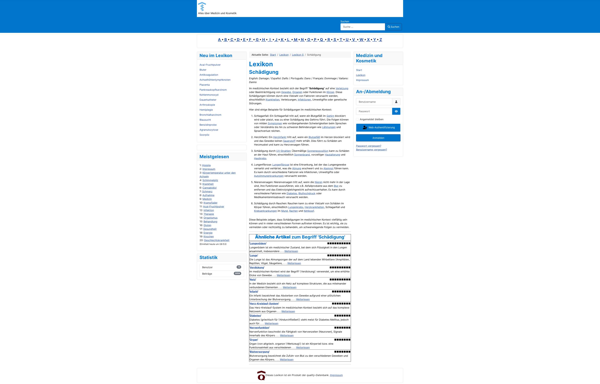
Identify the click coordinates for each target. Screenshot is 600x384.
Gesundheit (210, 229)
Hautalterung (332, 154)
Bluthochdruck (306, 193)
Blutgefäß (314, 137)
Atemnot (328, 168)
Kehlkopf (309, 210)
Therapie (209, 214)
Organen (297, 92)
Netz (253, 279)
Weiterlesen (291, 251)
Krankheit (208, 184)
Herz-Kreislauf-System (264, 303)
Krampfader (211, 202)
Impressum (208, 169)
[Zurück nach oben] (595, 378)
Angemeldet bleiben (371, 119)
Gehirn (330, 115)
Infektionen (304, 99)
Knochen (209, 236)
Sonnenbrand (302, 154)
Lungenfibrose (280, 164)
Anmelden (378, 137)
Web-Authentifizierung (381, 127)
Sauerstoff (289, 140)
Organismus (211, 217)
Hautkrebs (260, 158)
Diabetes (292, 193)
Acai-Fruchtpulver (213, 206)
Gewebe (286, 92)
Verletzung (342, 88)
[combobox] (362, 26)
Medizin (207, 199)
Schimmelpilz (210, 180)
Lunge (254, 255)
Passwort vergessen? (368, 145)
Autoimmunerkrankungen (269, 175)
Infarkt (254, 291)
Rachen (293, 210)
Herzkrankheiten (314, 207)
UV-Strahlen (283, 150)
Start (359, 70)
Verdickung (257, 267)
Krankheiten (273, 99)
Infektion (209, 210)
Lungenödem (258, 243)
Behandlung (210, 221)
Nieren (318, 182)
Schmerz (207, 191)
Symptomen (275, 123)
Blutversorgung (259, 351)
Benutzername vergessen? (371, 149)
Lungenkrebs (295, 207)
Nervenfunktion (259, 327)
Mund (284, 210)
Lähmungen (329, 127)
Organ (254, 339)
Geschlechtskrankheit (216, 240)
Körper (330, 92)
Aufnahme (208, 195)
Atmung (296, 168)
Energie (208, 232)
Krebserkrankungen (265, 210)
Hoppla (206, 165)
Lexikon (360, 75)
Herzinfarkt (279, 137)
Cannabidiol (209, 187)
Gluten (207, 225)
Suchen (344, 21)
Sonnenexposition (317, 150)
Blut (336, 185)
